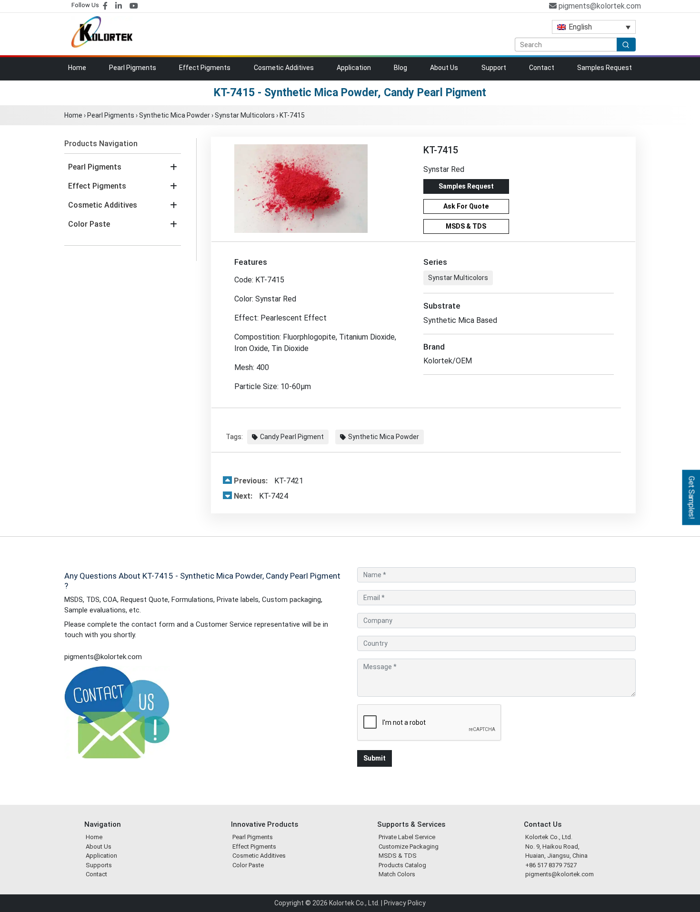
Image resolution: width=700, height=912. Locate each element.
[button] (173, 167)
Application (354, 67)
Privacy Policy (405, 903)
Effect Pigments (204, 67)
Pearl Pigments (132, 67)
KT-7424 (261, 496)
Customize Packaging (409, 846)
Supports (99, 865)
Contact (541, 67)
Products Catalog (402, 865)
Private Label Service (407, 837)
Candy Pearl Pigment (292, 437)
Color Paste (89, 224)
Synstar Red (443, 169)
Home (77, 67)
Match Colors (397, 874)
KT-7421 (268, 480)
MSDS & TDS (466, 226)
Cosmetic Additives (284, 67)
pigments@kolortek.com (599, 5)
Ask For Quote (466, 206)
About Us (444, 67)
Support (493, 67)
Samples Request (604, 67)
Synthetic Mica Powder (174, 115)
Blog (400, 67)
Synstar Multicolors (245, 115)
